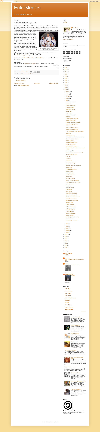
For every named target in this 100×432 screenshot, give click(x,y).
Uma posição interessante (71, 193)
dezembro (68, 91)
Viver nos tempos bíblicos (71, 169)
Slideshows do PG (69, 274)
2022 (66, 74)
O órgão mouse (69, 113)
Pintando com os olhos (70, 144)
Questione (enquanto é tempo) (72, 217)
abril (67, 226)
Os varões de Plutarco (75, 372)
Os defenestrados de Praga (71, 142)
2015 (66, 87)
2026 (66, 67)
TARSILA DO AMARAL (75, 265)
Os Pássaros (68, 116)
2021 (66, 76)
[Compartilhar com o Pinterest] (39, 72)
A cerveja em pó (69, 167)
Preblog (66, 263)
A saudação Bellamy (70, 173)
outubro (67, 94)
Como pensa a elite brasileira (72, 129)
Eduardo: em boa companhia (72, 220)
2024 (66, 71)
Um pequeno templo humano (72, 127)
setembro (68, 96)
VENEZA (73, 275)
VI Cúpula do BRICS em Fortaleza (73, 182)
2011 (66, 238)
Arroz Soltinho (68, 293)
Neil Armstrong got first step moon (25, 54)
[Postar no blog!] (35, 72)
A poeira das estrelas (75, 325)
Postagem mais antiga (53, 83)
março (67, 228)
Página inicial (37, 83)
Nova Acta (67, 258)
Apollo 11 (21, 73)
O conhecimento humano (71, 102)
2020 (66, 78)
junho (67, 223)
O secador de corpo (70, 219)
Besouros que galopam (71, 162)
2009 (66, 242)
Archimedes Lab (68, 291)
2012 (66, 236)
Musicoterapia (69, 176)
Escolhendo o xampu (70, 178)
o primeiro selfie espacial (30, 63)
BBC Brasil (67, 300)
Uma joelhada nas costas (71, 198)
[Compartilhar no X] (36, 72)
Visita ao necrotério (70, 150)
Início (65, 22)
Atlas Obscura (68, 295)
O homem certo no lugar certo (72, 118)
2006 (66, 247)
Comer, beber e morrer (70, 109)
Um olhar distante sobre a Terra (72, 180)
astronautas (26, 73)
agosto (67, 98)
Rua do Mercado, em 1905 (71, 195)
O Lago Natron (69, 189)
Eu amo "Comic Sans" (70, 209)
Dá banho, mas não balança (72, 138)
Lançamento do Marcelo (71, 208)
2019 (66, 80)
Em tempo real (69, 160)
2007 (66, 245)
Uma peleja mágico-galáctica (72, 124)
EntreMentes (27, 7)
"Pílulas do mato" (74, 341)
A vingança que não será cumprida (73, 122)
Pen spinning (68, 185)
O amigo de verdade (70, 107)
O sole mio (68, 156)
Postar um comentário (20, 80)
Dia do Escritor (69, 125)
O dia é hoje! (68, 103)
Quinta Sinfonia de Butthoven (72, 146)
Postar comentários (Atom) (23, 85)
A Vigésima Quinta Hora (71, 206)
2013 (66, 234)
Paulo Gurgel (75, 27)
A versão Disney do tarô (71, 120)
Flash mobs (68, 133)
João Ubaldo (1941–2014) (71, 154)
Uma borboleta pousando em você (78, 381)
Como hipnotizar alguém (76, 389)
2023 (66, 73)
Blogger (56, 421)
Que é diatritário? (69, 184)
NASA (31, 73)
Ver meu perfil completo (68, 39)
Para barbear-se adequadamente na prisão (75, 136)
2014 (66, 89)
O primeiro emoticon (70, 204)
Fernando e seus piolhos (71, 213)
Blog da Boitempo (69, 307)
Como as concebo (69, 215)
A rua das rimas (67, 366)
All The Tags (67, 288)
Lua (29, 73)
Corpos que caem (69, 171)
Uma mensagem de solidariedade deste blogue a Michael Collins (28, 57)
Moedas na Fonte (69, 202)
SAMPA (66, 254)
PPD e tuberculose (75, 333)
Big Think (67, 302)
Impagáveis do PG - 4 (70, 135)
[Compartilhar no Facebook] (38, 72)
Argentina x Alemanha (70, 174)
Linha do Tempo (68, 253)
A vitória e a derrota (70, 187)
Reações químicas (70, 140)
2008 (66, 243)
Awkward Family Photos (70, 298)
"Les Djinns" (68, 158)
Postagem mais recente (19, 83)
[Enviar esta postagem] (31, 71)
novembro (68, 93)
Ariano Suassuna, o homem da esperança (75, 131)
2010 (66, 240)
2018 (66, 82)
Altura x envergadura (75, 317)
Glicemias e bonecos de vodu (72, 200)
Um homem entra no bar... (70, 350)
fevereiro (68, 230)
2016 (66, 85)
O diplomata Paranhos (70, 105)
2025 (66, 69)
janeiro (67, 232)
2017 (66, 84)
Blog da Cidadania (69, 309)
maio (67, 225)
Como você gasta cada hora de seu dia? (74, 152)
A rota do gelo (68, 111)
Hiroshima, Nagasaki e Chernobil (73, 196)
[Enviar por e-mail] (33, 72)
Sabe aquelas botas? (70, 163)
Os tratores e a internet (70, 114)
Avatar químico (69, 191)
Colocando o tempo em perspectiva (73, 165)
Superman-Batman (70, 211)
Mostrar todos (83, 311)
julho (67, 100)
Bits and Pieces (68, 304)
